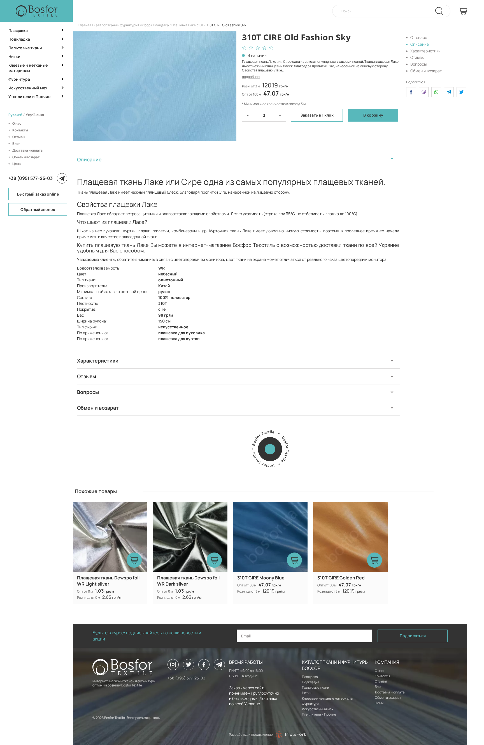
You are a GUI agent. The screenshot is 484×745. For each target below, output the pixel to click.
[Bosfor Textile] (36, 11)
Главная (84, 25)
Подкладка (19, 39)
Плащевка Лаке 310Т (187, 25)
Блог (16, 143)
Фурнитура (19, 79)
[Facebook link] (204, 664)
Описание (419, 44)
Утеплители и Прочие (29, 96)
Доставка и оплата (27, 150)
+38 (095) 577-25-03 (30, 178)
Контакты (20, 130)
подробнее (251, 76)
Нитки (14, 56)
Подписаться (413, 635)
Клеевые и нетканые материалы (28, 67)
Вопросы (418, 64)
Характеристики (425, 51)
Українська (35, 114)
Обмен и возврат (25, 157)
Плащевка (18, 30)
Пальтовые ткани (25, 47)
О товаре (418, 37)
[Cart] (463, 11)
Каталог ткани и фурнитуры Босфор (122, 25)
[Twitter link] (188, 664)
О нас (16, 123)
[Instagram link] (173, 664)
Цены (16, 163)
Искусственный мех (27, 87)
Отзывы (18, 136)
